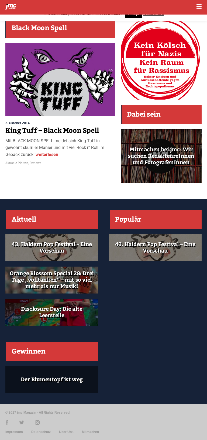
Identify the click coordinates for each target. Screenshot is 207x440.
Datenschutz (41, 432)
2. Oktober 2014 (17, 123)
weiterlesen (46, 154)
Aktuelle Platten (16, 163)
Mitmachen (90, 432)
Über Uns (66, 432)
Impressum (14, 432)
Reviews (35, 163)
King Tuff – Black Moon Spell (52, 130)
